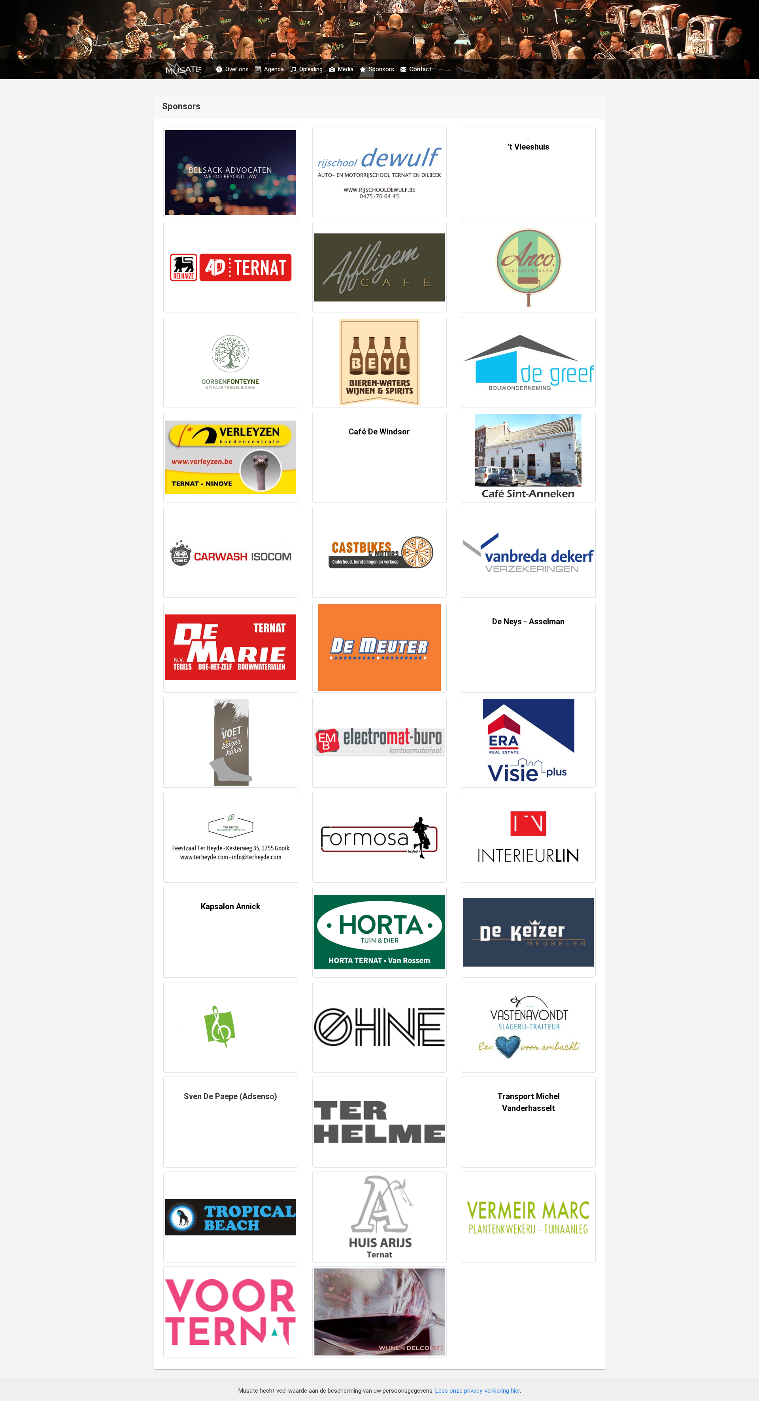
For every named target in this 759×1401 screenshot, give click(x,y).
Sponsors (381, 69)
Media (345, 69)
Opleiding (311, 69)
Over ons (237, 69)
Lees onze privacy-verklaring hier (477, 1390)
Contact (420, 69)
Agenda (274, 69)
